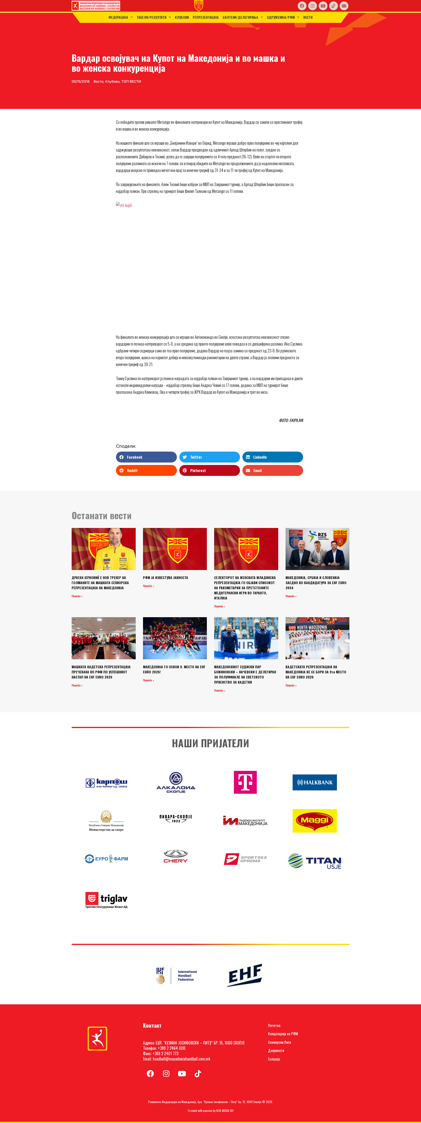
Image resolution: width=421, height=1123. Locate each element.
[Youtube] (323, 5)
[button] (146, 457)
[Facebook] (302, 5)
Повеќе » (77, 596)
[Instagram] (312, 5)
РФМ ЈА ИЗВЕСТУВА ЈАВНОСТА (165, 577)
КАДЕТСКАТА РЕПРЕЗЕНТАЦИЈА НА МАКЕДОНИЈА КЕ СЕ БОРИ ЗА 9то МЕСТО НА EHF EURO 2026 (316, 671)
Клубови (182, 17)
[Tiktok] (333, 5)
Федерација (118, 17)
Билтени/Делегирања (240, 17)
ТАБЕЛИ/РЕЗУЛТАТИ (151, 17)
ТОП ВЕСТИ (131, 81)
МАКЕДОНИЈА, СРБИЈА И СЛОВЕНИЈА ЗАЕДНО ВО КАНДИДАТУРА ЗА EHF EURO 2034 (316, 582)
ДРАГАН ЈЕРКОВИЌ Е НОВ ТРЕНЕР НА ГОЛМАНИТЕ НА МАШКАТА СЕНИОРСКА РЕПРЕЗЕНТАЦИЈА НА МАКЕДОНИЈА (100, 582)
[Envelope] (344, 5)
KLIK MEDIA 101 (224, 1110)
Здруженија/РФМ (281, 17)
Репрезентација (206, 17)
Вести (308, 17)
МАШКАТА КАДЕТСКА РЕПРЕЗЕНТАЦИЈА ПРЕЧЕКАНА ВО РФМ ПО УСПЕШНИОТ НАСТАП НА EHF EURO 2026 (101, 671)
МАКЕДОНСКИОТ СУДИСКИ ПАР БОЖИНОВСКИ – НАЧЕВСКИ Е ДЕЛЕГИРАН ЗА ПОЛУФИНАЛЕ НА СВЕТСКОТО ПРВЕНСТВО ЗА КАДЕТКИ (245, 674)
